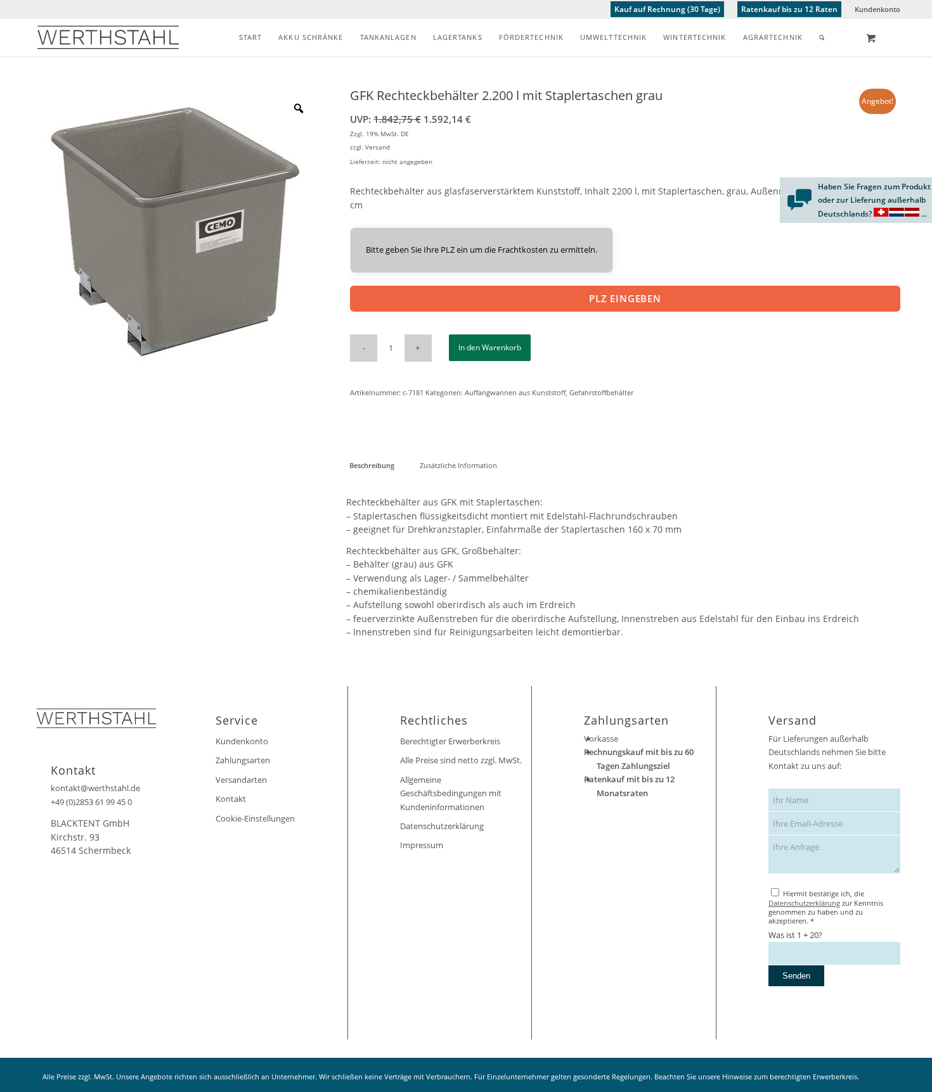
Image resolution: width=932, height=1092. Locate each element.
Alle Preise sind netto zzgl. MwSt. (461, 760)
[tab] (371, 465)
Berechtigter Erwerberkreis (450, 741)
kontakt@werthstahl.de (95, 788)
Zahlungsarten (243, 760)
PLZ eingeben (625, 298)
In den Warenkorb (489, 347)
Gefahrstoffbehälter (601, 392)
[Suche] (822, 37)
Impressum (421, 845)
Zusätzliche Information (458, 465)
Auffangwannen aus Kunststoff (515, 392)
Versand (377, 147)
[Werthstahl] (108, 37)
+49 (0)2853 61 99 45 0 (91, 802)
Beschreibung (371, 465)
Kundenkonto (877, 9)
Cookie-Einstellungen (255, 818)
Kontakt (231, 798)
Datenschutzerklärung (442, 826)
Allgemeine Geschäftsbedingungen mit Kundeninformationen (451, 793)
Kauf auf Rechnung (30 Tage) (667, 9)
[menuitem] (667, 9)
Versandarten (241, 779)
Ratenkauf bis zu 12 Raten (789, 9)
